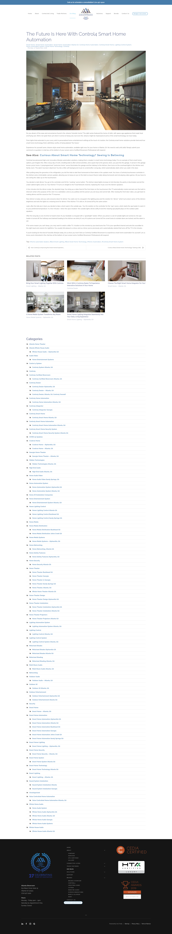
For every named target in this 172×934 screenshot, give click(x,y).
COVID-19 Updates (36, 437)
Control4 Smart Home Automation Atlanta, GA (48, 425)
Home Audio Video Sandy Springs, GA (45, 479)
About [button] (37, 13)
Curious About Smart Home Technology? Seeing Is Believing (82, 155)
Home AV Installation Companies (41, 495)
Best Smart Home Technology (76, 242)
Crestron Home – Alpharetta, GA (43, 445)
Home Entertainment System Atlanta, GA (47, 503)
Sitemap (127, 923)
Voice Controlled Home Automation (42, 796)
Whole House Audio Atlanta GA (43, 831)
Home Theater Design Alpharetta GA (45, 599)
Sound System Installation (38, 781)
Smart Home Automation (44, 45)
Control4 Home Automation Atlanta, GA (46, 402)
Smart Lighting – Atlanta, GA (36, 286)
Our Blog (73, 13)
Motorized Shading (36, 657)
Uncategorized (34, 793)
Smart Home (30, 45)
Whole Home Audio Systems (42, 823)
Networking (33, 673)
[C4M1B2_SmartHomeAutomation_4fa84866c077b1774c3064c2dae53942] (86, 90)
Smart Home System (36, 758)
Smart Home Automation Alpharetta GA (46, 719)
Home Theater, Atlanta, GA (41, 588)
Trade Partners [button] (62, 13)
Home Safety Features (37, 553)
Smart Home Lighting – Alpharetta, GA (80, 319)
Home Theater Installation (38, 603)
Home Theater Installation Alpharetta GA (47, 607)
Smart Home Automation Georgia (44, 731)
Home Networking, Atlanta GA (43, 549)
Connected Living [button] (48, 13)
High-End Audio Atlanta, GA (42, 472)
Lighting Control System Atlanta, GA (45, 642)
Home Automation (94, 242)
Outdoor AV (33, 684)
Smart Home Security (37, 750)
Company (71, 853)
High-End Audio (35, 468)
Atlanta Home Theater (37, 344)
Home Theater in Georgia (41, 580)
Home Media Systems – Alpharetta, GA (39, 317)
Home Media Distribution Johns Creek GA (47, 533)
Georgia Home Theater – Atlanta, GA (45, 456)
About (69, 850)
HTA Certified (73, 858)
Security (32, 704)
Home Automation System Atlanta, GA (46, 491)
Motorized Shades (35, 646)
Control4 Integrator (36, 406)
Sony (70, 896)
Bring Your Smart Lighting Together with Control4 (44, 283)
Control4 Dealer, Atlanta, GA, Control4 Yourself (49, 394)
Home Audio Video (36, 475)
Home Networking (35, 545)
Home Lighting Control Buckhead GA (45, 514)
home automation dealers (40, 242)
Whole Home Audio (36, 804)
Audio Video (33, 356)
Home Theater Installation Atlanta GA (45, 611)
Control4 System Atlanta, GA (42, 367)
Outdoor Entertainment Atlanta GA (44, 700)
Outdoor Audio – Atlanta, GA (42, 680)
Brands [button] (116, 13)
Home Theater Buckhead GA (42, 572)
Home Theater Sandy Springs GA (44, 584)
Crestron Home (34, 441)
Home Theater (34, 568)
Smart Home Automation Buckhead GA (46, 727)
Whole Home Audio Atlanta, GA (43, 816)
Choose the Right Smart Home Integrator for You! (126, 283)
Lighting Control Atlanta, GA (42, 634)
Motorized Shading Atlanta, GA (43, 661)
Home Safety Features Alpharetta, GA (45, 557)
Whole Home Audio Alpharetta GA (44, 812)
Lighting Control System (123, 45)
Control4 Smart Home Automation (41, 421)
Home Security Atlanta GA (41, 564)
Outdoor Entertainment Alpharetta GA (46, 696)
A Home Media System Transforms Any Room (43, 314)
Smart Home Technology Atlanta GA (45, 769)
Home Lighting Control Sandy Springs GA (47, 518)
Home (30, 13)
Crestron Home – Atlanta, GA (42, 448)
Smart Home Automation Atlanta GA (66, 45)
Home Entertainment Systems (43, 359)
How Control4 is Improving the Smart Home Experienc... (47, 247)
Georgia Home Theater (37, 452)
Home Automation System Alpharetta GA (47, 487)
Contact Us (125, 13)
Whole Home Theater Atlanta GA (44, 591)
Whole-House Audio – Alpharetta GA (45, 352)
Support (108, 13)
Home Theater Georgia (40, 576)
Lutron (71, 887)
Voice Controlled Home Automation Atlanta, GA (49, 800)
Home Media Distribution (38, 526)
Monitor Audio (73, 890)
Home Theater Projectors (38, 615)
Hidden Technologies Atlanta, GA (44, 464)
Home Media (33, 522)
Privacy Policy (136, 923)
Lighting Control (35, 630)
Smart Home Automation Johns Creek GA (47, 735)
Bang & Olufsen (74, 894)
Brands (69, 877)
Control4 (66, 46)
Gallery (71, 860)
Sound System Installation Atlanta (44, 785)
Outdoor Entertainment (37, 692)
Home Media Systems (37, 537)
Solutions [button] (99, 13)
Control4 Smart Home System (113, 242)
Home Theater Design (37, 595)
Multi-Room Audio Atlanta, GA (43, 669)
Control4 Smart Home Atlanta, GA (44, 417)
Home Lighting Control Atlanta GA (44, 510)
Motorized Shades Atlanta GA (42, 653)
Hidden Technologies (36, 460)
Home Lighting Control (37, 506)
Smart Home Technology (54, 46)
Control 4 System (35, 363)
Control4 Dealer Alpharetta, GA (43, 387)
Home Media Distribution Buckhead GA (46, 530)
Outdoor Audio (34, 677)
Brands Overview (74, 880)
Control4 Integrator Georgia (42, 410)
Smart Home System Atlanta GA (43, 762)
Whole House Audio (36, 827)
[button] (86, 915)
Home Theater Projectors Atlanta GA (45, 619)
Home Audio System (39, 808)
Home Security (34, 561)
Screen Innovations (75, 892)
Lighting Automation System (39, 622)
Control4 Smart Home (106, 45)
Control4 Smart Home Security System (43, 429)
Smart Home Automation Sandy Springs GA (47, 738)
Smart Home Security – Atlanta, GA (44, 754)
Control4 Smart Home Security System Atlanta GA (50, 433)
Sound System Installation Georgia (44, 789)
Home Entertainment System (39, 499)
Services (71, 855)
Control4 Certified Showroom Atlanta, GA (47, 379)
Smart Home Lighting (37, 742)
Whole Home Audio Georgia (42, 820)
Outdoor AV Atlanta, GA (40, 688)
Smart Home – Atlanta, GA (117, 286)
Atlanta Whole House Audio (39, 348)
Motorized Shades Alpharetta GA (44, 649)
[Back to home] (86, 14)
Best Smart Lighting (57, 242)
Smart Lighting (34, 773)
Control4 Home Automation (88, 45)
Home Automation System (35, 46)
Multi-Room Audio (35, 665)
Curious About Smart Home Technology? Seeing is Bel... (124, 247)
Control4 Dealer (72, 288)
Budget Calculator (140, 13)
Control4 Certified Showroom (39, 375)
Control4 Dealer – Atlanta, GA (43, 390)
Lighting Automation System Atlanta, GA (46, 626)
